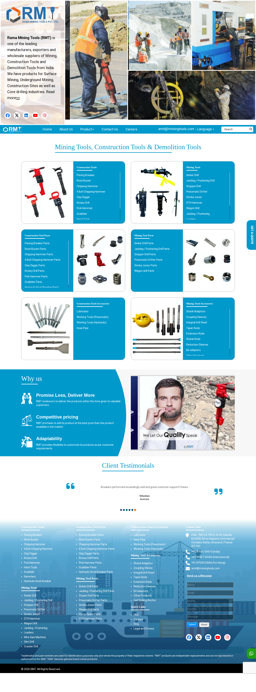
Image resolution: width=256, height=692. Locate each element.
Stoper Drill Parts (89, 591)
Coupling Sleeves (196, 317)
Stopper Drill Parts (145, 254)
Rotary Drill (83, 202)
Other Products (195, 355)
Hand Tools (83, 219)
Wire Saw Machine (35, 633)
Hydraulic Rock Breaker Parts (42, 287)
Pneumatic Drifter (196, 191)
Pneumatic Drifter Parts (148, 259)
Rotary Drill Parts (34, 270)
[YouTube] (35, 115)
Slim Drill (29, 637)
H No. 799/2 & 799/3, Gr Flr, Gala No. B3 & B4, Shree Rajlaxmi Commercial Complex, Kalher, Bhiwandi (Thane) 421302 (212, 537)
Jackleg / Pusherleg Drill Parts (152, 248)
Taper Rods (193, 328)
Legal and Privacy (144, 624)
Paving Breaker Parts (37, 243)
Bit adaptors (193, 350)
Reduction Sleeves (197, 344)
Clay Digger (83, 197)
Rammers (30, 572)
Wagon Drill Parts (89, 605)
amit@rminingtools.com (176, 129)
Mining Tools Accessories (199, 303)
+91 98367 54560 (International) (210, 553)
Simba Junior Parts (145, 265)
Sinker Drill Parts (144, 243)
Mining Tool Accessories (145, 551)
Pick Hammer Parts (36, 276)
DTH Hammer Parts (90, 614)
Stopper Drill (193, 186)
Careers (138, 615)
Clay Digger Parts (35, 265)
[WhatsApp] (251, 653)
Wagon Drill (192, 208)
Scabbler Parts (33, 281)
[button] (192, 621)
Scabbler (82, 213)
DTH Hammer (194, 202)
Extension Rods (195, 333)
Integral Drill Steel (196, 322)
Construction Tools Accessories (93, 303)
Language (205, 129)
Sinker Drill (192, 175)
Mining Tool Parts (144, 235)
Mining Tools (193, 167)
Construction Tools (87, 167)
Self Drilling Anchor (145, 596)
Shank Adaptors (195, 311)
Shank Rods (193, 338)
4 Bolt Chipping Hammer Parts (42, 259)
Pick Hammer (85, 208)
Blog (136, 620)
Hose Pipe (82, 328)
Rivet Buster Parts (35, 248)
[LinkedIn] (26, 115)
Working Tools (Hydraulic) (91, 322)
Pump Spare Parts (90, 610)
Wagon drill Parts (144, 270)
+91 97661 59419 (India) (205, 547)
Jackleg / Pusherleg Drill (200, 180)
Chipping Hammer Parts (39, 254)
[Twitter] (17, 115)
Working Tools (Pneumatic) (93, 317)
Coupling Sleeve (143, 564)
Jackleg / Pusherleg (198, 213)
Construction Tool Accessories (149, 523)
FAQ (136, 610)
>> (18, 98)
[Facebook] (7, 115)
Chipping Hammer (87, 186)
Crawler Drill (31, 642)
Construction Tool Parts (37, 235)
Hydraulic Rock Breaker (37, 577)
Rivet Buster (84, 180)
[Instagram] (44, 115)
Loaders (191, 219)
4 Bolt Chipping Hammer (91, 191)
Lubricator (83, 311)
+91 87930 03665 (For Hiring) (208, 558)
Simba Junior (194, 197)
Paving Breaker (86, 175)
